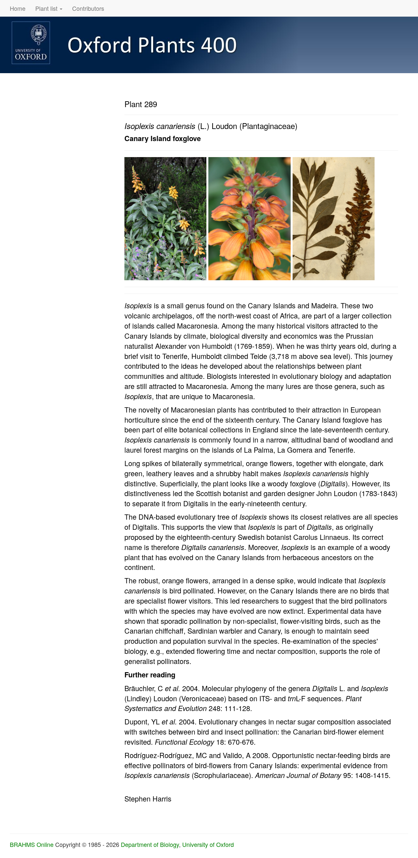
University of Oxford (208, 844)
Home (17, 8)
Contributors (88, 8)
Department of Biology (150, 844)
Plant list (47, 8)
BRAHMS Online (32, 844)
